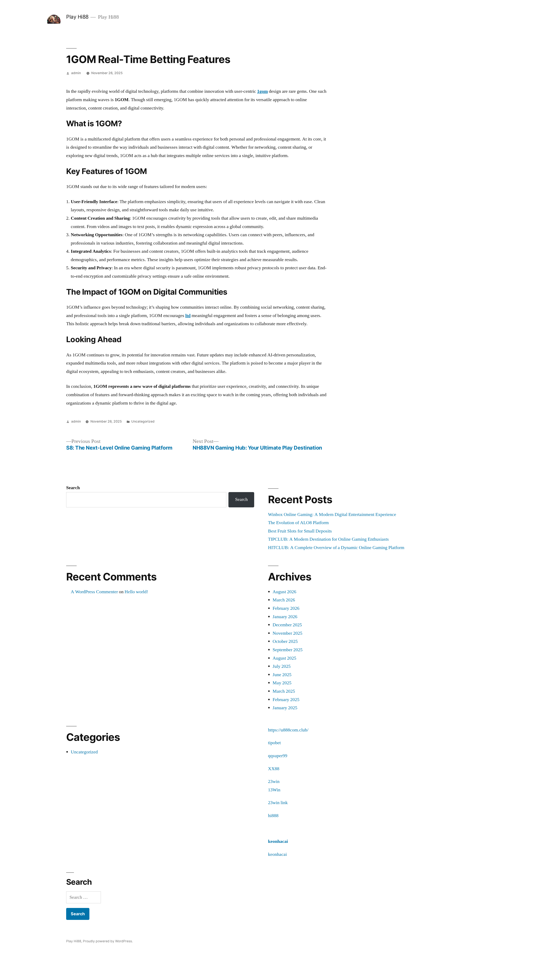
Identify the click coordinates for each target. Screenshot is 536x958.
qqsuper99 (277, 756)
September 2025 (288, 650)
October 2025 (285, 641)
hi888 (273, 816)
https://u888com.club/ (288, 730)
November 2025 (287, 633)
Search (73, 488)
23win (274, 781)
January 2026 (285, 617)
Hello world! (136, 592)
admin (76, 73)
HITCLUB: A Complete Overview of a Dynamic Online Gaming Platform (336, 548)
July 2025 (282, 666)
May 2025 (282, 683)
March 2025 (284, 691)
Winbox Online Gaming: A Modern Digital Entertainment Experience (332, 514)
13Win (274, 790)
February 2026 (286, 608)
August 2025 (284, 658)
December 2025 (287, 625)
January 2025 (285, 708)
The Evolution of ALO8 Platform (298, 523)
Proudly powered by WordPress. (108, 941)
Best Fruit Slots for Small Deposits (300, 531)
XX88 (273, 769)
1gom (262, 91)
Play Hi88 (77, 17)
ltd (188, 315)
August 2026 (284, 592)
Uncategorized (143, 421)
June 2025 (282, 675)
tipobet (274, 743)
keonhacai (278, 841)
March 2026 (284, 600)
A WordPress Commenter (94, 592)
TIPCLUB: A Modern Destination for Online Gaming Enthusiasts (328, 539)
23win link (278, 803)
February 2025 (286, 700)
